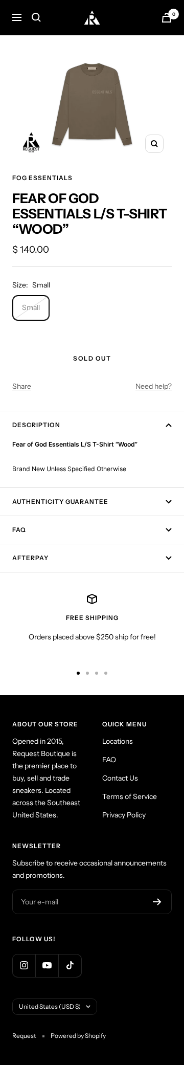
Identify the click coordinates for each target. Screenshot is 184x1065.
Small (31, 307)
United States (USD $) (50, 1006)
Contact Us (120, 778)
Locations (117, 741)
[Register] (157, 901)
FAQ (19, 530)
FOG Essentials (42, 178)
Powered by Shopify (78, 1035)
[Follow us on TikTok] (69, 965)
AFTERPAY (30, 558)
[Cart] (167, 18)
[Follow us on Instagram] (23, 965)
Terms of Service (129, 796)
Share (21, 386)
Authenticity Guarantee (60, 501)
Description (36, 425)
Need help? (153, 386)
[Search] (36, 17)
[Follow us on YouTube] (46, 965)
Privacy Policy (124, 814)
